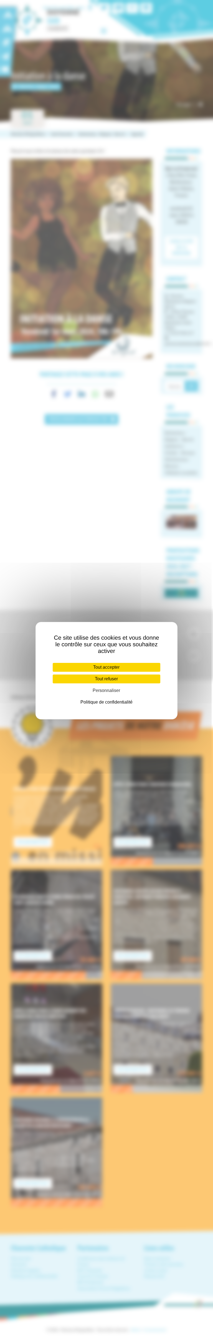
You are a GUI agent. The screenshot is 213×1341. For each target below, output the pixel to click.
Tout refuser (106, 678)
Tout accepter (106, 667)
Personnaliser (106, 690)
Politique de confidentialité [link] (106, 702)
